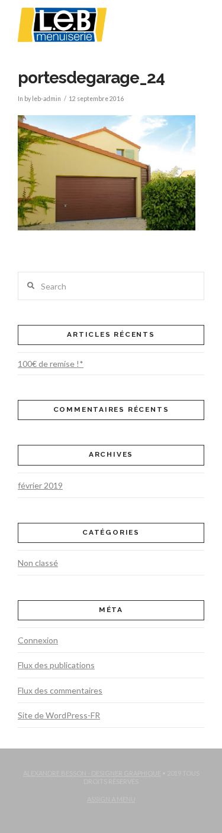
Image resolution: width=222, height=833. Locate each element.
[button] (196, 16)
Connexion (38, 640)
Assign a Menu (111, 799)
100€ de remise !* (50, 364)
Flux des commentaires (60, 690)
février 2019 (40, 485)
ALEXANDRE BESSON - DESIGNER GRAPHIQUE (92, 773)
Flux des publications (56, 665)
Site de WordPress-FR (59, 715)
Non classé (38, 563)
